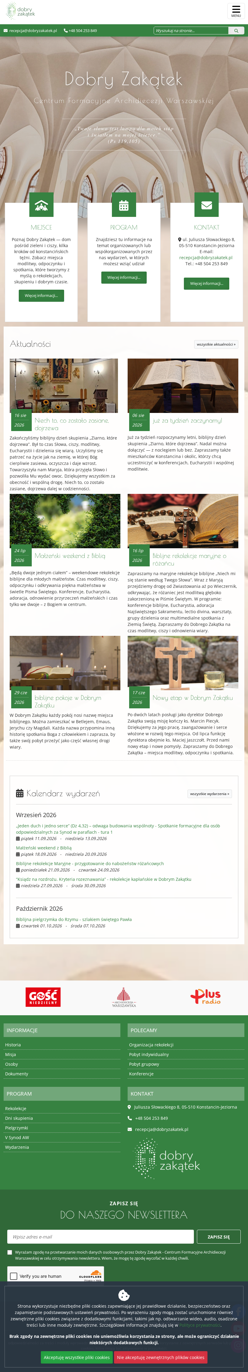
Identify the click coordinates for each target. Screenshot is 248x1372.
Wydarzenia (17, 1147)
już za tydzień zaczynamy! (187, 420)
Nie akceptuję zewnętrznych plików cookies (160, 1357)
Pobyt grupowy (144, 1064)
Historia (13, 1045)
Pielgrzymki (16, 1128)
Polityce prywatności (199, 1325)
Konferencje (141, 1074)
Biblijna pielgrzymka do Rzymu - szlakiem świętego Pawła (74, 919)
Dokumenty (16, 1074)
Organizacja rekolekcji (151, 1045)
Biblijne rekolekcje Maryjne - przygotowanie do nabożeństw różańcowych (90, 863)
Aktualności (30, 344)
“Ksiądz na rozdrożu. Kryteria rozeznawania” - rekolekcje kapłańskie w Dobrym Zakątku (103, 879)
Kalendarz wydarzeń (62, 793)
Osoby (11, 1064)
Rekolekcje (15, 1108)
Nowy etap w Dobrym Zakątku (193, 697)
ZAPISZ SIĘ (219, 1237)
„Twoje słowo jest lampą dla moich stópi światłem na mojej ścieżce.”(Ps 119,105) (124, 134)
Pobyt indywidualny (149, 1054)
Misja (10, 1054)
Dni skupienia (19, 1118)
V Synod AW (17, 1137)
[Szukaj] (236, 30)
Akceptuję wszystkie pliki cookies (77, 1357)
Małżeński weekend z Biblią (70, 555)
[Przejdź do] (43, 997)
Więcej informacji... (41, 295)
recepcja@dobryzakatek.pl (32, 30)
